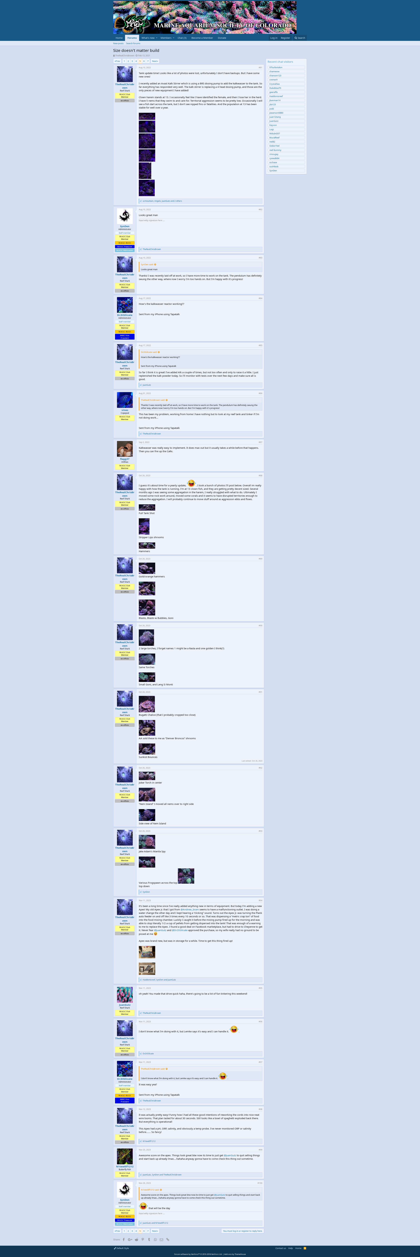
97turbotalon (275, 67)
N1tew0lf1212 (125, 1166)
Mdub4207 (274, 133)
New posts (118, 43)
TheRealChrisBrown (124, 55)
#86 (260, 393)
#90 (260, 625)
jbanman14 (274, 100)
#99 (260, 1149)
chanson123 (275, 75)
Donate (222, 37)
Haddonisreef (276, 96)
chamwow (274, 71)
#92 (260, 767)
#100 (260, 1183)
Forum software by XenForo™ (198, 1254)
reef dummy (275, 150)
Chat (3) (182, 37)
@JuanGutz (160, 930)
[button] (156, 38)
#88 (260, 475)
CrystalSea (274, 83)
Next (154, 61)
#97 (260, 1062)
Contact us (280, 1248)
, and (159, 979)
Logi (271, 129)
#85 (260, 345)
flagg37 (124, 459)
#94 (260, 900)
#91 (260, 692)
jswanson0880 (276, 112)
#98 (260, 1109)
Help (290, 1248)
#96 (260, 1021)
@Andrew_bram (190, 909)
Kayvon (273, 125)
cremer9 (273, 79)
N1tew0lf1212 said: (150, 1189)
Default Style (122, 1248)
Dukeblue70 (275, 87)
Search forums (133, 43)
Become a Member (202, 37)
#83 (260, 257)
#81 (260, 67)
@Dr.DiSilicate (180, 930)
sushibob (273, 166)
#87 (260, 442)
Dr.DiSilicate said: (149, 352)
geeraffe (273, 92)
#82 (260, 209)
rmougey (273, 154)
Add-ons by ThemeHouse (235, 1254)
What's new (148, 37)
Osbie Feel (274, 145)
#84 (260, 298)
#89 (260, 558)
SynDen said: (147, 264)
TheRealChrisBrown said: (153, 399)
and (155, 1223)
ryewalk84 (274, 158)
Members (166, 37)
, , (162, 201)
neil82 (272, 141)
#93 (260, 831)
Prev (118, 61)
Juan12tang (275, 116)
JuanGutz (124, 1004)
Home (119, 37)
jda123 (272, 104)
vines (125, 410)
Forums (132, 37)
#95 (260, 988)
